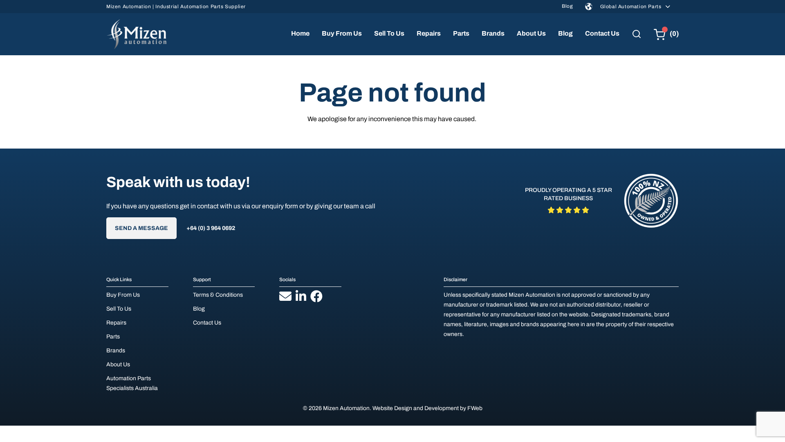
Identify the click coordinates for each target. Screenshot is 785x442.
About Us (531, 33)
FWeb (474, 408)
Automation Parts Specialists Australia (132, 383)
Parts (461, 33)
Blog (567, 6)
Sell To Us (389, 33)
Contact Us (602, 33)
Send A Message (141, 228)
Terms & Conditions (218, 295)
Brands (493, 33)
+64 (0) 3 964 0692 (210, 228)
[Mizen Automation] (136, 34)
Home (300, 33)
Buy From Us (342, 33)
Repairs (429, 33)
